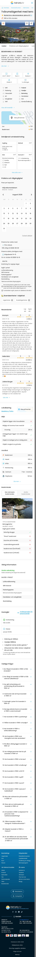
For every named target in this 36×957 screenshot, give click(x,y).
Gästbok (21, 872)
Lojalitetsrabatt (23, 858)
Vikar (2, 881)
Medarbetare (18, 891)
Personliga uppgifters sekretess (17, 948)
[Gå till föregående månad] (3, 195)
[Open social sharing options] (31, 23)
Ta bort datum (27, 236)
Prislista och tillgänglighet (19, 46)
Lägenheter (4, 856)
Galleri (4, 46)
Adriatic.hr (22, 870)
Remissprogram (23, 863)
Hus (2, 858)
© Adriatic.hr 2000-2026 (17, 942)
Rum (2, 860)
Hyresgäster (18, 896)
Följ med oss (22, 877)
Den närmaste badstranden (9, 493)
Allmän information (24, 879)
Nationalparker (5, 879)
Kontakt (18, 916)
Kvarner (3, 872)
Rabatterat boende (24, 856)
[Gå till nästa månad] (31, 195)
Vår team (21, 875)
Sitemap (17, 954)
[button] (17, 31)
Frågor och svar (17, 951)
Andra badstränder (26, 493)
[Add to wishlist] (27, 23)
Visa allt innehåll (6, 108)
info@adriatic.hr (24, 920)
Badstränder (5, 883)
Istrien (3, 870)
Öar (2, 877)
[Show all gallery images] (3, 23)
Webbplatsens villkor (17, 945)
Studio (3, 863)
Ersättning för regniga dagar (10, 264)
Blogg (20, 881)
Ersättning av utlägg (24, 860)
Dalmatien (4, 875)
